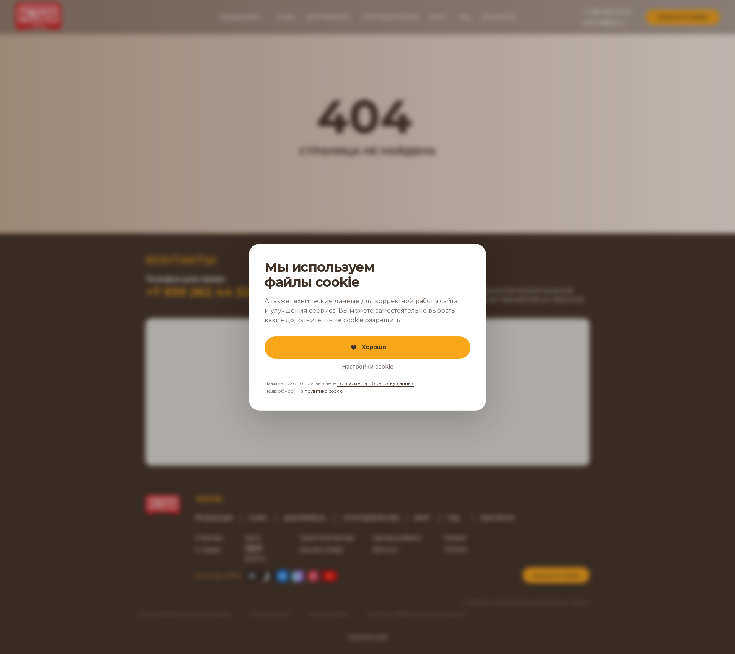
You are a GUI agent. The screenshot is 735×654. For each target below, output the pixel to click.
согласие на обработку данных (375, 383)
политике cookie (323, 391)
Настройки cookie (368, 366)
